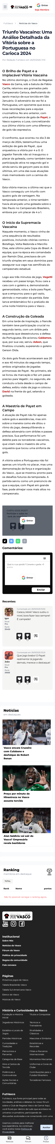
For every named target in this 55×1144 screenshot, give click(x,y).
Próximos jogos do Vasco (15, 980)
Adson (37, 341)
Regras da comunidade (14, 960)
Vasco (6, 84)
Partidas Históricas (12, 1038)
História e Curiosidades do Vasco (24, 1010)
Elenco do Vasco (10, 994)
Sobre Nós (7, 940)
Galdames (44, 337)
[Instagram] (13, 924)
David (6, 391)
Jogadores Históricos (13, 1022)
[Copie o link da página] (24, 541)
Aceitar (46, 1127)
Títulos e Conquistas (40, 1014)
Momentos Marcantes (41, 1059)
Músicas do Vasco (11, 999)
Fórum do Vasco (11, 950)
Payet (44, 117)
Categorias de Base (12, 1059)
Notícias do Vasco (11, 945)
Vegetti (47, 277)
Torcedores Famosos (40, 1080)
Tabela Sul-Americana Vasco (16, 989)
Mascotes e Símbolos (40, 1038)
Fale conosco (9, 965)
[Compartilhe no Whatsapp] (18, 541)
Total (8, 881)
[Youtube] (5, 924)
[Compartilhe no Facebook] (11, 541)
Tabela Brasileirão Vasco (14, 985)
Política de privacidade (14, 955)
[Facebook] (22, 924)
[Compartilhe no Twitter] (4, 541)
